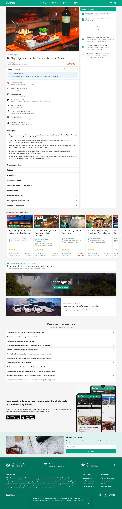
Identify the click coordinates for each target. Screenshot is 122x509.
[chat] (114, 39)
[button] (42, 130)
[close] (88, 503)
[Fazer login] (115, 3)
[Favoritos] (111, 3)
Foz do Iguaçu (12, 55)
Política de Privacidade (77, 500)
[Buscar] (106, 3)
